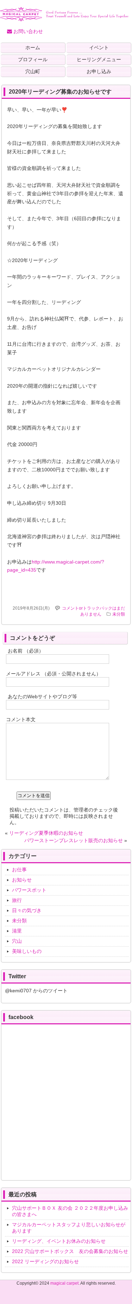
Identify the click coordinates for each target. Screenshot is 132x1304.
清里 (17, 931)
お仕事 (19, 869)
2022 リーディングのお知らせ (45, 1261)
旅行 (17, 900)
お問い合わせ (27, 31)
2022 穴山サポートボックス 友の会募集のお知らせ (70, 1251)
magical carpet (64, 1283)
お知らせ (22, 880)
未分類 (118, 614)
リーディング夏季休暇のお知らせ (46, 833)
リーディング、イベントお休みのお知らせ (59, 1241)
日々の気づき (27, 910)
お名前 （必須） (26, 651)
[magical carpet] (64, 18)
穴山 (17, 941)
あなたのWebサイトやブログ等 (42, 696)
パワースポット (29, 890)
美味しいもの (27, 951)
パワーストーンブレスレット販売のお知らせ (73, 840)
